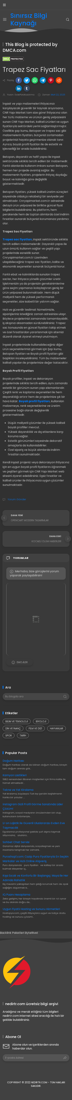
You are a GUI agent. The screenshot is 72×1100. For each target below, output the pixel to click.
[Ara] (67, 19)
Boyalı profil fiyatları (34, 401)
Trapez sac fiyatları (17, 239)
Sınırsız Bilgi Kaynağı (28, 19)
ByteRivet (31, 933)
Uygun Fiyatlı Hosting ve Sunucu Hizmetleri (31, 909)
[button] (19, 80)
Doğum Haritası (13, 761)
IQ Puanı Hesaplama (16, 895)
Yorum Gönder (16, 499)
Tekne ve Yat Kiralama (18, 790)
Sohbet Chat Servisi (16, 842)
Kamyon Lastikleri (15, 775)
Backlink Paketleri (12, 933)
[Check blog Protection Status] (13, 59)
